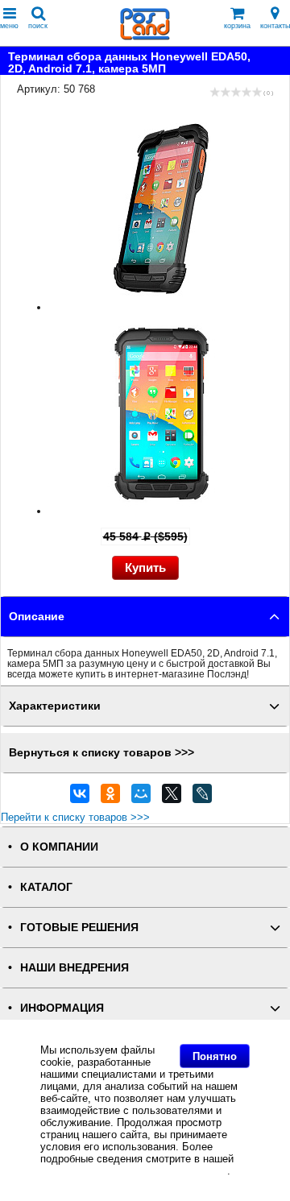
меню (9, 26)
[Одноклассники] (110, 797)
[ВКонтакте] (79, 797)
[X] (171, 797)
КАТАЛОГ (46, 887)
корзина (237, 26)
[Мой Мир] (141, 797)
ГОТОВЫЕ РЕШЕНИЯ (79, 927)
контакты (275, 26)
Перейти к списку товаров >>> (75, 817)
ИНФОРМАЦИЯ (62, 1008)
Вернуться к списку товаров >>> (101, 753)
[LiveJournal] (202, 797)
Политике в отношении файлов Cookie (133, 1171)
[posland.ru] (145, 37)
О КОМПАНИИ (59, 847)
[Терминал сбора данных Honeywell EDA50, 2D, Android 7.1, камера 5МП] (161, 307)
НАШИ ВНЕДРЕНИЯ (74, 968)
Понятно (215, 1056)
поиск (38, 26)
